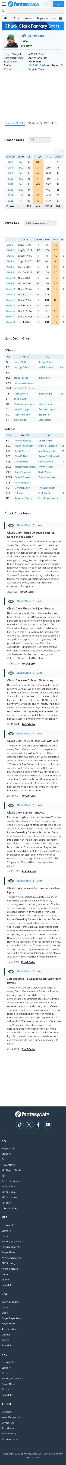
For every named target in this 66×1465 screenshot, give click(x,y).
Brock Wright (45, 393)
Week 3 (10, 255)
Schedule (7, 1285)
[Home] (23, 4)
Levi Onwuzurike (46, 451)
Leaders (28, 18)
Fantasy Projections (12, 1241)
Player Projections (11, 1318)
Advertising (8, 1428)
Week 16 (10, 311)
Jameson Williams (23, 383)
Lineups (6, 1274)
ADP (4, 1175)
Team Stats (8, 1186)
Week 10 (10, 278)
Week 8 (10, 272)
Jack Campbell (23, 472)
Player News (8, 1164)
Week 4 (10, 261)
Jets (39, 525)
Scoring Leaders (10, 1301)
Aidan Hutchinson (24, 446)
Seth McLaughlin (47, 409)
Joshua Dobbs (46, 362)
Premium (58, 4)
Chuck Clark (45, 440)
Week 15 (10, 305)
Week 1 (10, 244)
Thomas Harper (46, 487)
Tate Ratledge (22, 414)
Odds (5, 1159)
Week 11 (10, 283)
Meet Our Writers (11, 1417)
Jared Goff (20, 362)
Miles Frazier (45, 404)
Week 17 (10, 316)
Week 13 (10, 294)
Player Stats (8, 1148)
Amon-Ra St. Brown (24, 388)
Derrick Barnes (22, 477)
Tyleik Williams (22, 451)
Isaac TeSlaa (21, 378)
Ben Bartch (44, 414)
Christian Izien (22, 487)
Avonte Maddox (23, 440)
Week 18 (10, 322)
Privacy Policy (9, 1433)
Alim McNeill (21, 456)
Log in (47, 4)
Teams (5, 1279)
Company (7, 1411)
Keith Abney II (22, 482)
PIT (21, 200)
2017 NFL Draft (37, 65)
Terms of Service (11, 1439)
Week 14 (10, 300)
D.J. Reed (19, 493)
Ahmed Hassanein (47, 446)
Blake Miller (20, 420)
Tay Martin (44, 378)
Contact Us (8, 1422)
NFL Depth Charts (11, 1170)
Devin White (44, 472)
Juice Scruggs (21, 409)
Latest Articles (9, 1208)
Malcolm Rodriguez (25, 466)
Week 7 (11, 267)
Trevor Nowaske (46, 477)
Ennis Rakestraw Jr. (48, 498)
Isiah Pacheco (46, 367)
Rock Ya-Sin (44, 493)
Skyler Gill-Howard (48, 456)
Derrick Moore (45, 461)
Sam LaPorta (21, 393)
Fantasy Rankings (11, 1246)
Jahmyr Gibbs (21, 367)
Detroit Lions (36, 35)
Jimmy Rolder (45, 466)
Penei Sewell (20, 399)
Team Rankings (10, 1181)
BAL (21, 162)
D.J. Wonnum (21, 461)
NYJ (21, 195)
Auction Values (10, 1268)
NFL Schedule (9, 1197)
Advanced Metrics (11, 1257)
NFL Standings (9, 1192)
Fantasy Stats (9, 1225)
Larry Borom (45, 420)
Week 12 (10, 289)
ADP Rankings (9, 1263)
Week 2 (10, 250)
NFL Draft (7, 1202)
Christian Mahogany (25, 404)
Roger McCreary (23, 498)
